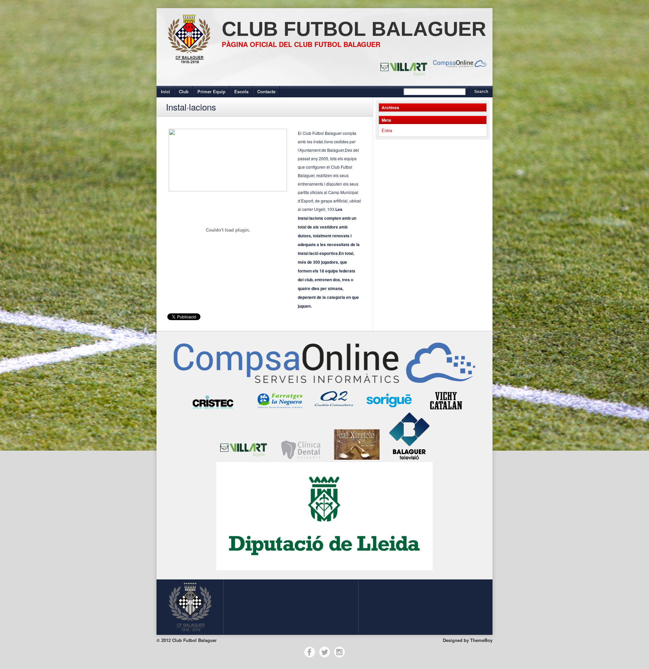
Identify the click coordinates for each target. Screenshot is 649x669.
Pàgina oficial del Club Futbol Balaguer (301, 44)
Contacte (266, 91)
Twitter (324, 652)
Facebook (310, 652)
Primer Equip (211, 91)
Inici (165, 91)
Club (184, 91)
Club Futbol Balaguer (354, 29)
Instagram (339, 652)
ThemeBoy (481, 640)
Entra (387, 130)
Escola (241, 91)
